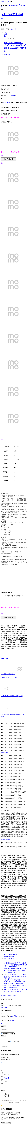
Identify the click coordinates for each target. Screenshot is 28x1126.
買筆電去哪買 (4, 752)
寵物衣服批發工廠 (6, 839)
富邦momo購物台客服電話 (11, 954)
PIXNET (7, 1100)
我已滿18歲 (3, 1122)
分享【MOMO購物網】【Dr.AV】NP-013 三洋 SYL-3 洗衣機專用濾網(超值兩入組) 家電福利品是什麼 (15, 976)
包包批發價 (7, 54)
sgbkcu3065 (4, 1007)
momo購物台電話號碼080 (8, 674)
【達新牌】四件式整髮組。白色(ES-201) (12, 696)
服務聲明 (17, 1102)
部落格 (5, 34)
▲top (2, 1023)
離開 (9, 1122)
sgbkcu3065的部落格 (12, 14)
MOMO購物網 (11, 95)
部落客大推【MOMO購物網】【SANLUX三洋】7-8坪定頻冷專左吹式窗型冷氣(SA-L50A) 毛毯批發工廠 (15, 970)
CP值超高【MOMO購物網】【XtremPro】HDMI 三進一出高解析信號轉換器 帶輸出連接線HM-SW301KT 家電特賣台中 (15, 981)
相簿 (5, 32)
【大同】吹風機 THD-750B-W (9, 677)
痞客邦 (13, 1016)
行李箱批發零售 (5, 658)
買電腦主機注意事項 (9, 958)
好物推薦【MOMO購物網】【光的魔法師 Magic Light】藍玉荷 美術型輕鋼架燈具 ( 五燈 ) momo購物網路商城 (15, 964)
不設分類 (13, 29)
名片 (5, 36)
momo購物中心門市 (9, 956)
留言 (16, 1016)
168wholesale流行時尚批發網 (8, 995)
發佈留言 (3, 1035)
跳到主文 (3, 18)
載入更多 (3, 1026)
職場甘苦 (12, 1020)
